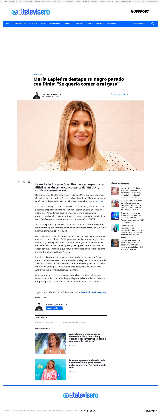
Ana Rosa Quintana (111, 1)
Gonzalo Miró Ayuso (139, 1)
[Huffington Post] (140, 11)
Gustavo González (69, 322)
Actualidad (33, 23)
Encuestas (100, 23)
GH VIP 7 (58, 322)
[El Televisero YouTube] (91, 411)
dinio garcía (39, 322)
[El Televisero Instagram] (87, 411)
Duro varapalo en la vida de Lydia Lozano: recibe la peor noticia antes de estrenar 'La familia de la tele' (87, 364)
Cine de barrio (28, 1)
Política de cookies (49, 411)
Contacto (69, 411)
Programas (80, 23)
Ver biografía (52, 308)
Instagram (100, 292)
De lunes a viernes (97, 1)
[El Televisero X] (84, 411)
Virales (90, 23)
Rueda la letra (39, 1)
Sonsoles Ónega (17, 1)
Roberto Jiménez (52, 94)
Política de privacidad (18, 411)
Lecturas (99, 201)
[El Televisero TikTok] (94, 411)
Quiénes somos (60, 411)
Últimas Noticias (19, 23)
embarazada (49, 322)
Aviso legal (7, 411)
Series (43, 23)
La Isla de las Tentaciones (82, 1)
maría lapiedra (81, 322)
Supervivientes (54, 23)
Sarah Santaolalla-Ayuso (64, 1)
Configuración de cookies (34, 411)
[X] (60, 94)
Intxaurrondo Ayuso (125, 1)
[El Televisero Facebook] (81, 411)
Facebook (85, 292)
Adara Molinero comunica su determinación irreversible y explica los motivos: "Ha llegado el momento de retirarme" (87, 337)
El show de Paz (50, 1)
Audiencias (68, 23)
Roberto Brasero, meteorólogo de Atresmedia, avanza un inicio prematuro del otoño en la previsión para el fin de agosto (132, 231)
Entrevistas (112, 23)
